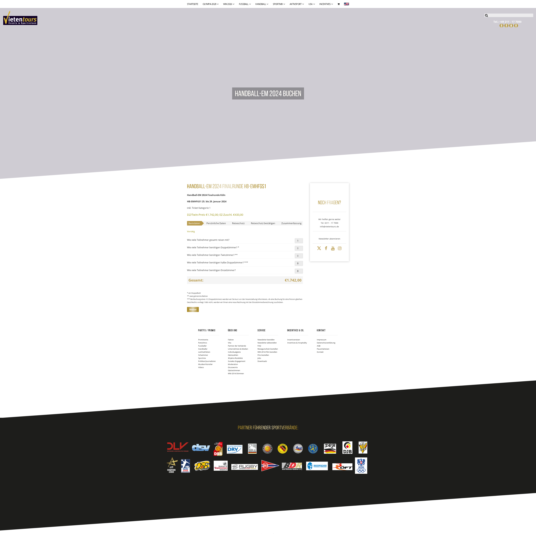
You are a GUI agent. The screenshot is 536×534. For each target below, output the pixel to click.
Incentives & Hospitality (297, 342)
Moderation (233, 364)
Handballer (202, 349)
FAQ (259, 346)
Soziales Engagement (236, 361)
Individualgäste (234, 352)
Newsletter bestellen (266, 339)
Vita (229, 342)
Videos (201, 367)
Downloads (262, 361)
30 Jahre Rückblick (235, 358)
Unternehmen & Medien (238, 349)
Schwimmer (203, 355)
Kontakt (320, 352)
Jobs (259, 358)
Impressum (321, 339)
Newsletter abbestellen (267, 342)
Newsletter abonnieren (329, 238)
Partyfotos (202, 342)
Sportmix (202, 358)
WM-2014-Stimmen (236, 373)
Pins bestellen (263, 355)
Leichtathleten (204, 352)
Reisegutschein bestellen (268, 349)
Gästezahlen (233, 355)
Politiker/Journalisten (207, 361)
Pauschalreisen (323, 349)
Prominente (203, 339)
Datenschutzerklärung (326, 342)
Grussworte (233, 367)
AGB (318, 346)
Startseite (192, 4)
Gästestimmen (234, 370)
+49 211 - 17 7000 (510, 22)
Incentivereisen (293, 339)
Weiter (193, 309)
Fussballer (202, 346)
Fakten (231, 339)
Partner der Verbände (237, 346)
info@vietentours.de (329, 226)
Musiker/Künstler (205, 364)
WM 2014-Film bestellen (267, 352)
